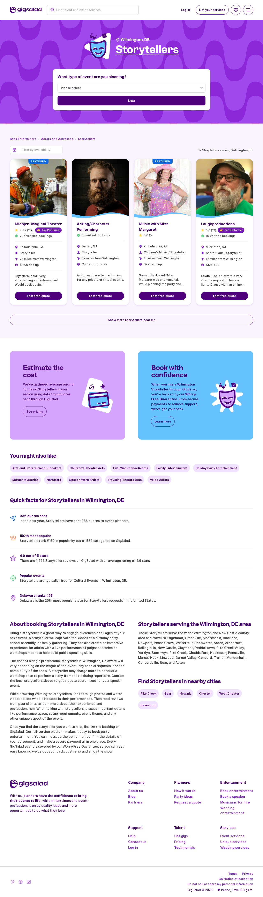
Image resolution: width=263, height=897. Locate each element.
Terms (232, 873)
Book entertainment (236, 791)
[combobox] (95, 10)
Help (132, 836)
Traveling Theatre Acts (125, 479)
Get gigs (181, 836)
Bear (168, 693)
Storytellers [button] (147, 49)
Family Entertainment (171, 468)
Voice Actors (159, 479)
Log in (185, 10)
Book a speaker (233, 796)
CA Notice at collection (236, 879)
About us (135, 791)
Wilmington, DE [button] (135, 39)
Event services (232, 836)
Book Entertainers (23, 139)
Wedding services (234, 847)
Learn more (163, 421)
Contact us (137, 842)
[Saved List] (236, 10)
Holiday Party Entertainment (216, 468)
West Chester (229, 693)
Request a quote (187, 802)
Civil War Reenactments (130, 468)
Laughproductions (218, 224)
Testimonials (184, 847)
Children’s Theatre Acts (87, 468)
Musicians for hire (235, 802)
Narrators (54, 479)
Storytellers (87, 139)
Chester (205, 693)
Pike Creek (148, 693)
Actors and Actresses (57, 139)
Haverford (148, 705)
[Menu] (248, 10)
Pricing (180, 842)
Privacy (247, 873)
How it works (184, 791)
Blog (131, 796)
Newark (185, 693)
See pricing (34, 411)
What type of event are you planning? (92, 77)
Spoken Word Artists (84, 479)
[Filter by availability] (40, 150)
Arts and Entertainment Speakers (36, 468)
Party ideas (183, 796)
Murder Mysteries (25, 479)
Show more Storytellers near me (131, 320)
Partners (135, 802)
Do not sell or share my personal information (220, 884)
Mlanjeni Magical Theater (38, 224)
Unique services (233, 842)
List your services (212, 10)
